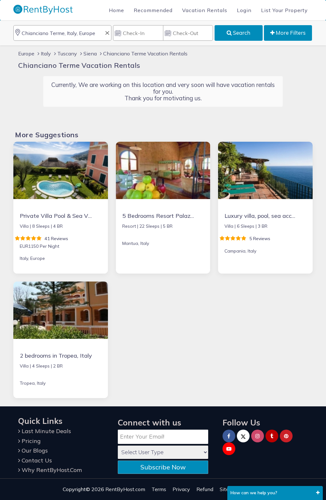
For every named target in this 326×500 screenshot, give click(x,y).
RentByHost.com (125, 489)
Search (241, 32)
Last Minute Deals (45, 431)
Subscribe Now (163, 467)
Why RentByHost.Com (51, 470)
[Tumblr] (272, 436)
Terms (159, 489)
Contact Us (36, 460)
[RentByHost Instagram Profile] (257, 436)
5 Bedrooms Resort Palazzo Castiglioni (174, 215)
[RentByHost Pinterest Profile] (286, 436)
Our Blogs (34, 450)
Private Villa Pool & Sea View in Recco (71, 215)
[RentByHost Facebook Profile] (229, 436)
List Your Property (284, 10)
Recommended (153, 10)
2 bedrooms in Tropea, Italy (56, 355)
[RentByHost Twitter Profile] (243, 436)
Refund (204, 489)
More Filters (290, 32)
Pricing (30, 441)
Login (244, 10)
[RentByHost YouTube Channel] (229, 448)
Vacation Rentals (204, 10)
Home (116, 10)
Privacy (181, 489)
